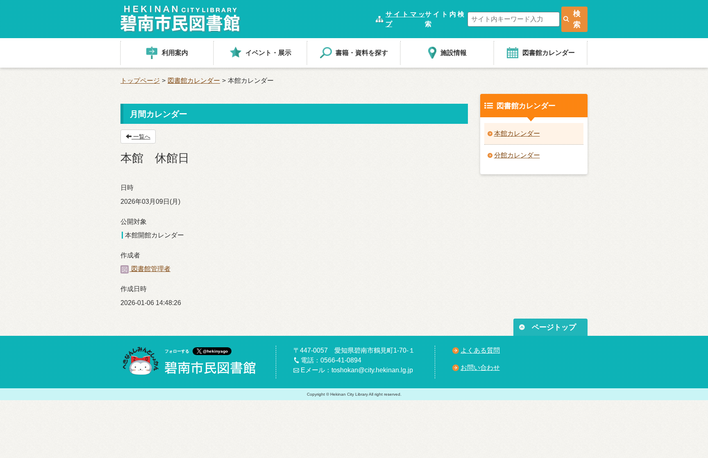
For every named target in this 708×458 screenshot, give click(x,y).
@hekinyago (215, 351)
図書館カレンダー (194, 80)
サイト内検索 (444, 19)
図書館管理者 (149, 268)
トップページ (140, 80)
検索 (577, 19)
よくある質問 (480, 350)
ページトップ (554, 327)
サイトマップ (405, 19)
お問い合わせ (480, 367)
